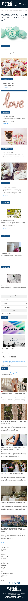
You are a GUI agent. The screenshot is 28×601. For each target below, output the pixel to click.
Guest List (18, 361)
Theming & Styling (4, 554)
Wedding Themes (4, 560)
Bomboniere (14, 10)
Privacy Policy (13, 596)
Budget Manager (12, 361)
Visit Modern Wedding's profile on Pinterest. (13, 373)
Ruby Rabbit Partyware (8, 116)
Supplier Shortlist (11, 363)
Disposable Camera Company (8, 220)
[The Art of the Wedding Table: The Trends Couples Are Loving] (14, 493)
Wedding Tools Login (4, 575)
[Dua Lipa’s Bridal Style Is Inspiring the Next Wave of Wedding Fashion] (14, 412)
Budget (2, 571)
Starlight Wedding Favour (9, 187)
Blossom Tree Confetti (8, 83)
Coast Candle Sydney (8, 152)
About (2, 576)
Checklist (5, 361)
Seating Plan (3, 567)
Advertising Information (5, 577)
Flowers (2, 553)
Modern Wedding (14, 589)
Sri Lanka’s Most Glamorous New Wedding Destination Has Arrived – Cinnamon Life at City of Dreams (13, 530)
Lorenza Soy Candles (6, 253)
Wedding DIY (3, 562)
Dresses (2, 550)
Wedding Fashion (4, 559)
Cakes (2, 551)
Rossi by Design (4, 285)
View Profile (5, 53)
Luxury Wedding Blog (16, 597)
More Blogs (3, 542)
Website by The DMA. (16, 594)
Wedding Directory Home (6, 10)
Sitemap (2, 580)
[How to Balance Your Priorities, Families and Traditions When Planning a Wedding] (14, 466)
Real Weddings (3, 549)
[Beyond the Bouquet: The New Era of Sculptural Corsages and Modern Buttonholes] (14, 440)
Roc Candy (5, 50)
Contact (2, 579)
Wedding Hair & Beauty (5, 563)
